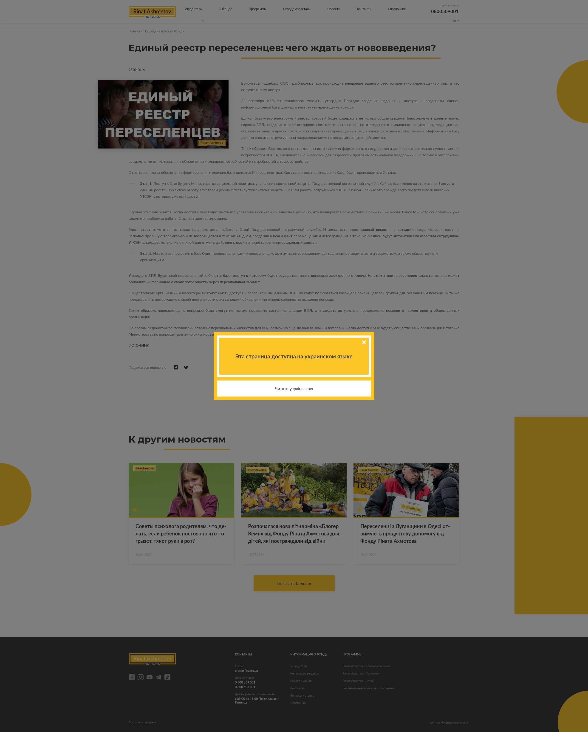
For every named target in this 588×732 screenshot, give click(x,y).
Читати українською (294, 388)
